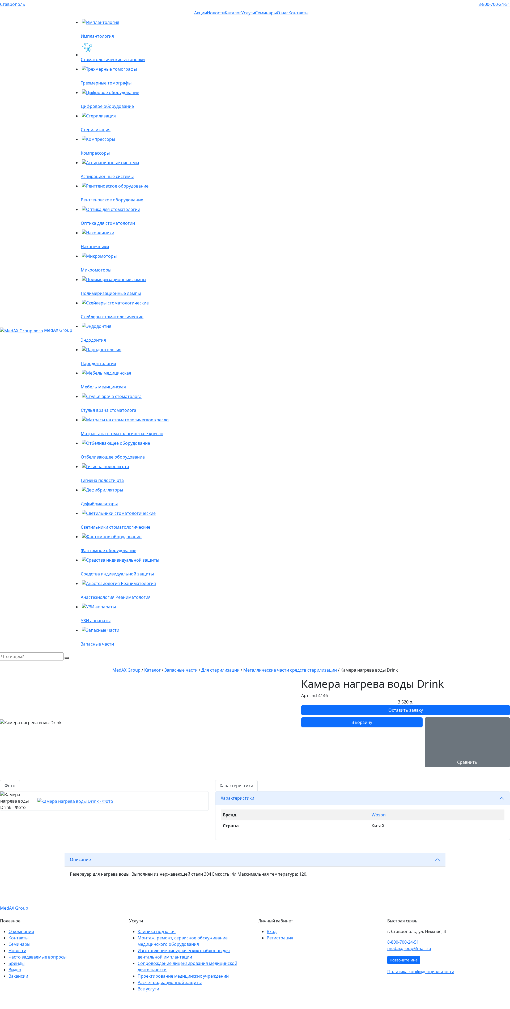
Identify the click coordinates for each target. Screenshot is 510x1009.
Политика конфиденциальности (420, 971)
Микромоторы (96, 270)
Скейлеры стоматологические (112, 317)
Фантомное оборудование (108, 550)
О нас (282, 13)
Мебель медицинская (103, 387)
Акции (200, 13)
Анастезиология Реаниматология (116, 597)
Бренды (16, 963)
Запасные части (97, 644)
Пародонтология (98, 363)
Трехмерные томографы (106, 83)
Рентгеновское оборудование (112, 200)
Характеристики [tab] (236, 785)
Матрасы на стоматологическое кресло (122, 433)
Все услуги (148, 989)
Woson (379, 815)
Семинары (266, 13)
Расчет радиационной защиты (170, 982)
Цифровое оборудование (107, 106)
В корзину (361, 722)
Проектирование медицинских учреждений (183, 976)
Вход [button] (272, 931)
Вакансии (18, 976)
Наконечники (95, 246)
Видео (14, 970)
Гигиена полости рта (102, 480)
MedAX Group (57, 330)
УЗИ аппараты (95, 621)
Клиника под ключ (157, 931)
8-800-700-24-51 (494, 4)
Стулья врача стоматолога (108, 410)
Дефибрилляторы (99, 504)
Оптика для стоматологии (108, 223)
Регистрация (280, 938)
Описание (80, 859)
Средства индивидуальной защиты (117, 574)
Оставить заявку (405, 710)
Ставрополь (12, 4)
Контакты (298, 13)
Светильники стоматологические (115, 527)
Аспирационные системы (107, 176)
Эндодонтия (93, 340)
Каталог (233, 13)
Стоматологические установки (113, 59)
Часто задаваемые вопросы (37, 957)
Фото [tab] (10, 785)
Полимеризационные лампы (111, 293)
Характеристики (237, 798)
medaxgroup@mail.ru (409, 948)
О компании (21, 931)
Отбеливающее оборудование (113, 457)
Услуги (248, 13)
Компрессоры (95, 153)
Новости (216, 13)
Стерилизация (95, 130)
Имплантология (97, 36)
